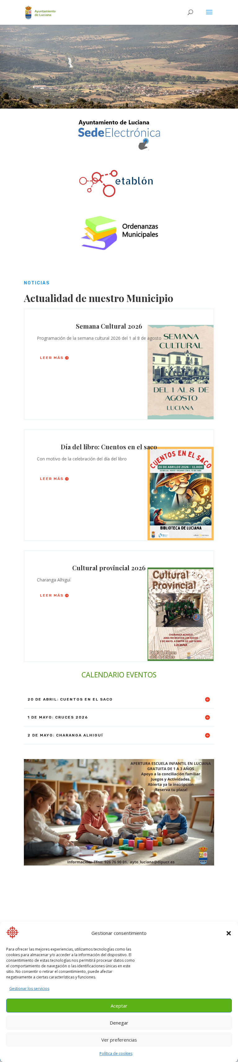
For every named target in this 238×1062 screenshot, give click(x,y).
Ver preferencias (119, 1040)
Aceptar (119, 1006)
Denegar (119, 1023)
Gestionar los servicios (29, 988)
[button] (229, 933)
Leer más (52, 358)
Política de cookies (115, 1053)
